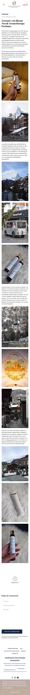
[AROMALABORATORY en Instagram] (15, 677)
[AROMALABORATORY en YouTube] (18, 677)
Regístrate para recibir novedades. (15, 659)
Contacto (15, 653)
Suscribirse (21, 668)
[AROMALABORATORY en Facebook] (12, 677)
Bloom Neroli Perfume (8, 53)
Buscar (23, 651)
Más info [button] (9, 688)
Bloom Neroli (13, 31)
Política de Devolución (11, 651)
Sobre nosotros (13, 648)
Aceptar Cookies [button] (15, 692)
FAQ (21, 648)
